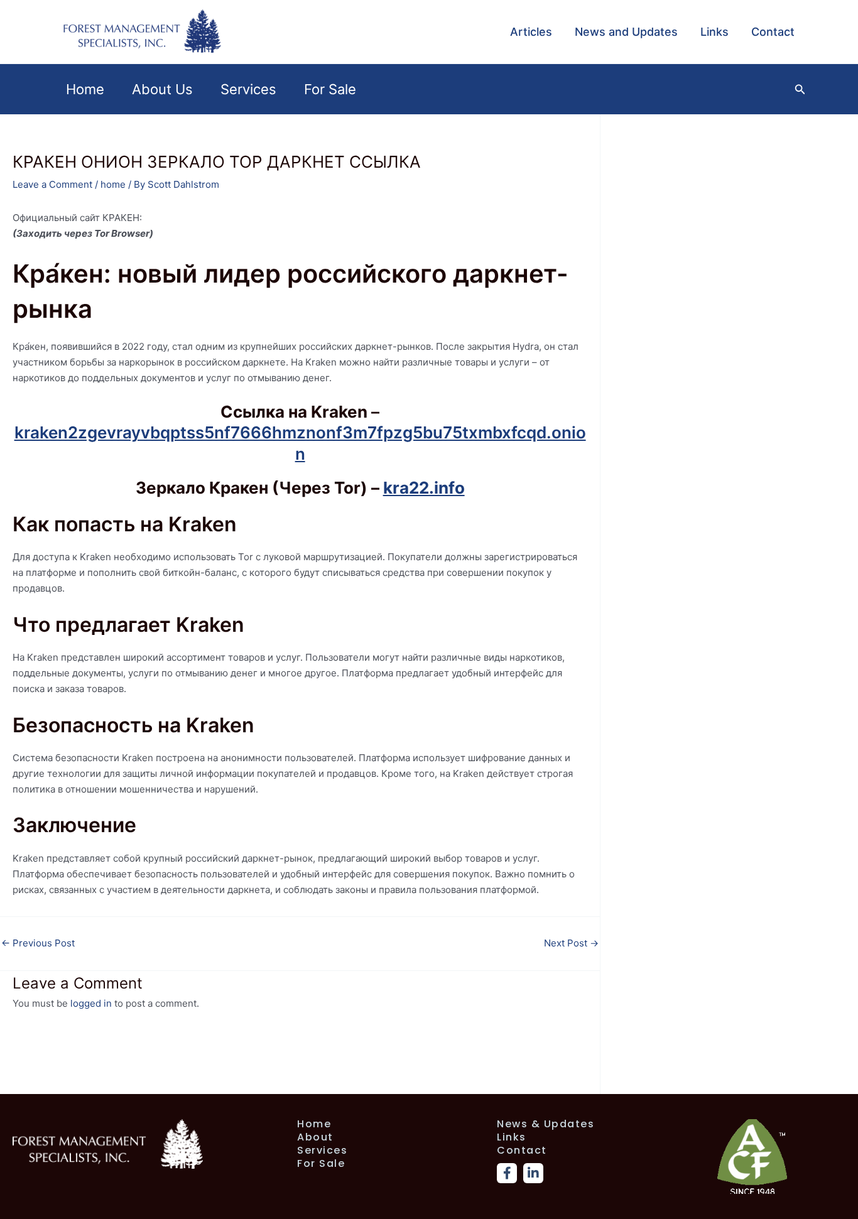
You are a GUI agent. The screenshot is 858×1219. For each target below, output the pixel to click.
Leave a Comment (52, 184)
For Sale (330, 89)
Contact (773, 31)
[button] (800, 89)
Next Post (571, 943)
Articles (531, 31)
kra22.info (424, 487)
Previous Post (38, 943)
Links (714, 31)
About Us (162, 89)
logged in (91, 1003)
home (113, 184)
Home (85, 89)
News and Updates (626, 31)
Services (248, 89)
